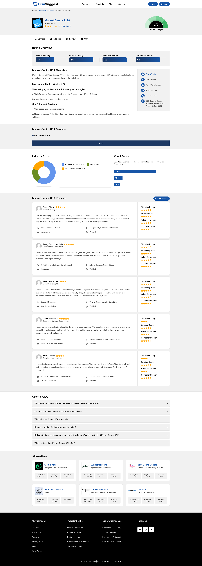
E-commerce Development (78, 542)
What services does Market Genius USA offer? (54, 443)
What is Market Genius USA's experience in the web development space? (66, 403)
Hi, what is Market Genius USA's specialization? (55, 427)
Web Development (74, 546)
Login (153, 4)
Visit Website (151, 74)
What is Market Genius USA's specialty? (51, 419)
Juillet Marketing (99, 464)
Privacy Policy (37, 542)
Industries (56, 39)
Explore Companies (46, 10)
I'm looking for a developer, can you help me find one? (58, 411)
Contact (121, 4)
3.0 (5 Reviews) (64, 26)
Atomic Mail (50, 464)
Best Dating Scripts (147, 464)
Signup (164, 4)
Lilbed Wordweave (53, 489)
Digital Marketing (73, 537)
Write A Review (161, 198)
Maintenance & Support (111, 537)
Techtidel (142, 489)
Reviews (72, 39)
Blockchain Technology (111, 528)
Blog (111, 4)
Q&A (86, 39)
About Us (100, 4)
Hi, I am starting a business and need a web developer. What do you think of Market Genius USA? (76, 435)
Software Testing (109, 532)
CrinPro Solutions (99, 489)
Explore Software (74, 532)
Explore (85, 4)
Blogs (34, 546)
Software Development (111, 542)
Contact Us (36, 532)
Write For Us (37, 551)
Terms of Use (37, 537)
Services (41, 39)
